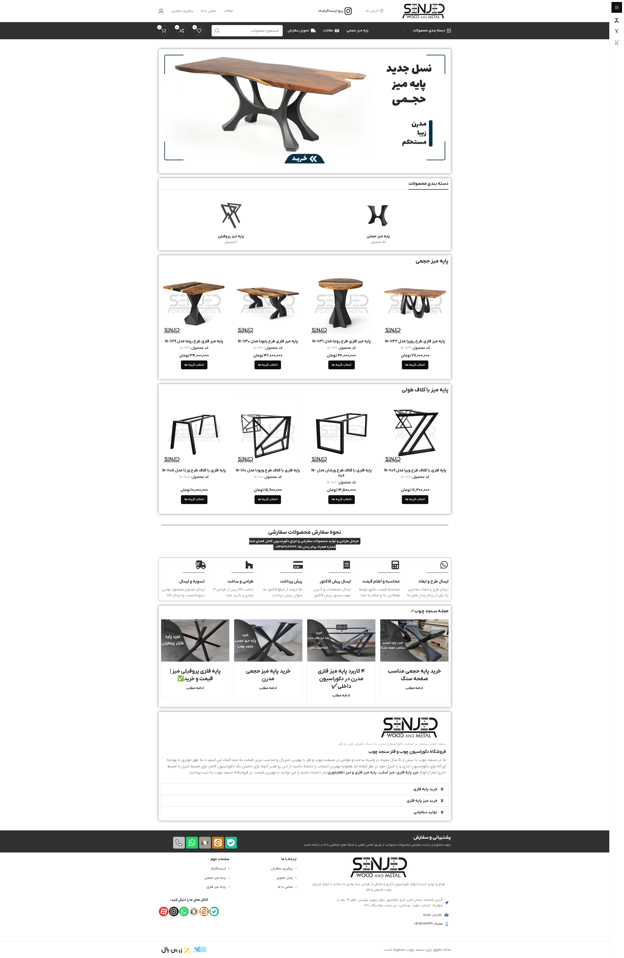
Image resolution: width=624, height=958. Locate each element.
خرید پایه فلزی (425, 789)
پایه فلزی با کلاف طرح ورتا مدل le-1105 (194, 470)
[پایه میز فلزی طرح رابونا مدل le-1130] (268, 303)
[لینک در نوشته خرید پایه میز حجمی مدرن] (268, 640)
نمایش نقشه (432, 914)
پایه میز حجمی (215, 877)
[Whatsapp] (192, 843)
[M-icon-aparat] (163, 911)
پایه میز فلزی (216, 887)
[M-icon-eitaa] (218, 843)
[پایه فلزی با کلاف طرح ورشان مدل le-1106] (341, 432)
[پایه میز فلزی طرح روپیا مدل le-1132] (415, 303)
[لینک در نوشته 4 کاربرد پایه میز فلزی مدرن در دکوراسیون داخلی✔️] (341, 640)
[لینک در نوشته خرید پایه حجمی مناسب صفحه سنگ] (414, 640)
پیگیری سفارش (282, 868)
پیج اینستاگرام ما (330, 11)
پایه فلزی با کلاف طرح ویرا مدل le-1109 (415, 470)
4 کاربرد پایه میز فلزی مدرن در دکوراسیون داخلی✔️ (341, 679)
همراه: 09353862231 (428, 923)
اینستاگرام (218, 868)
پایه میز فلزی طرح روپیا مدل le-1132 (415, 341)
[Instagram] (173, 911)
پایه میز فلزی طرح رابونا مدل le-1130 (268, 341)
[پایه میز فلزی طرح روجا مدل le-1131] (341, 303)
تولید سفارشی (425, 812)
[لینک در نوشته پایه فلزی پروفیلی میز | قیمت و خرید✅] (195, 640)
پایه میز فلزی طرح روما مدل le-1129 (194, 341)
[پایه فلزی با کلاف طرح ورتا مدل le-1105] (194, 432)
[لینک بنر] (304, 107)
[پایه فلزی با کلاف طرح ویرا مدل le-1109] (415, 432)
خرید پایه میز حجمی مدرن (268, 675)
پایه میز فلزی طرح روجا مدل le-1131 (341, 341)
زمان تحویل (284, 877)
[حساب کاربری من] (161, 11)
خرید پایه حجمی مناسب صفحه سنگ (414, 675)
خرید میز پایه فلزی (422, 800)
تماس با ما (285, 887)
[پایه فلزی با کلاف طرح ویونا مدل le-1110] (268, 432)
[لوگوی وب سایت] (423, 10)
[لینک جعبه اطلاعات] (305, 746)
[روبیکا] (205, 843)
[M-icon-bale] (231, 843)
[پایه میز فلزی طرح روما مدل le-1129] (194, 303)
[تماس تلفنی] (179, 843)
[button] (304, 789)
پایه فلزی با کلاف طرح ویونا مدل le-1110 (268, 470)
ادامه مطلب (414, 688)
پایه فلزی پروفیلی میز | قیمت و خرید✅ (195, 675)
